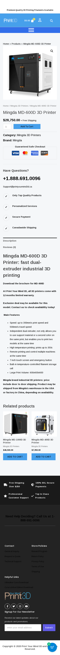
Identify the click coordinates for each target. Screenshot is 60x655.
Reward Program (39, 551)
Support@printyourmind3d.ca (17, 186)
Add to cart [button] (15, 456)
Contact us (17, 307)
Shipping (36, 571)
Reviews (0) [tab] (9, 247)
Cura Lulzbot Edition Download (19, 587)
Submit (49, 627)
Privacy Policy (38, 561)
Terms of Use (38, 566)
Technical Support (13, 561)
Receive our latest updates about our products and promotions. (21, 620)
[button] (52, 51)
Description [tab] (9, 241)
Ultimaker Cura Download (16, 582)
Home (6, 106)
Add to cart (27, 126)
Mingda (17, 140)
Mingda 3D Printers (19, 106)
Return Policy (38, 556)
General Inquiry (12, 551)
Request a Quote (12, 556)
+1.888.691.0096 (21, 178)
